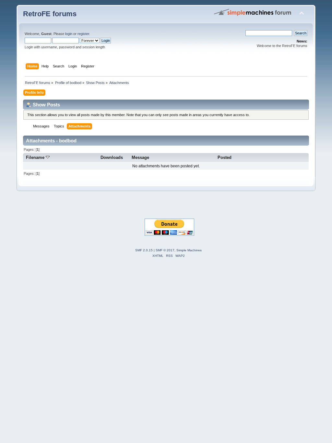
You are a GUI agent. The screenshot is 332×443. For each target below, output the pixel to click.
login (68, 34)
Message (140, 157)
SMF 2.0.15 (144, 250)
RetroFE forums (50, 14)
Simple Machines (189, 250)
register (83, 34)
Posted (224, 157)
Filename (36, 157)
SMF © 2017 (165, 250)
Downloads (112, 157)
